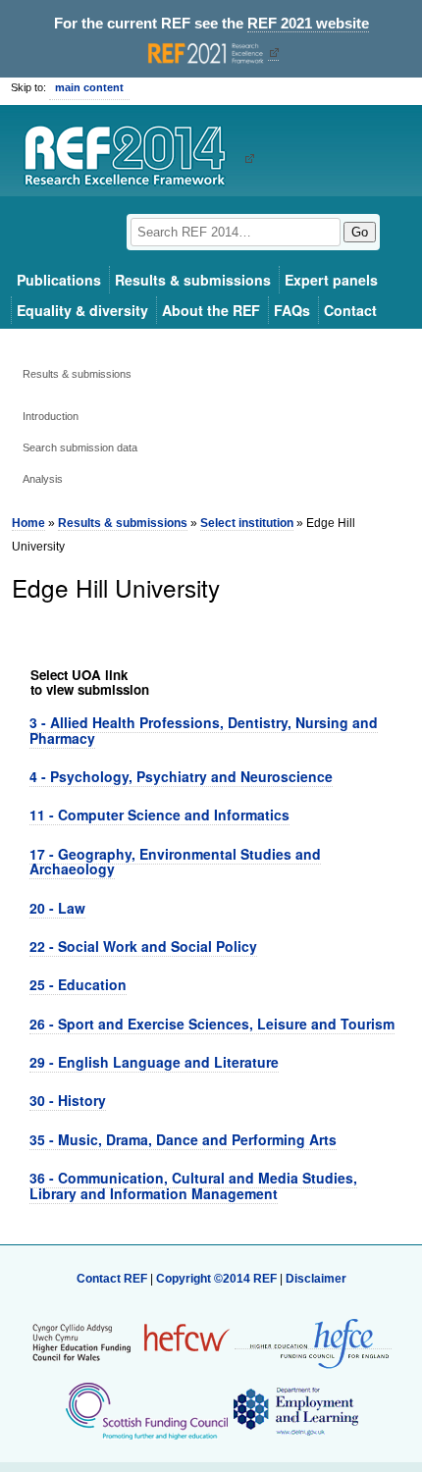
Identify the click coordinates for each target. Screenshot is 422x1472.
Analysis (43, 479)
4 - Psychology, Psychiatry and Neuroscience (181, 776)
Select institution (246, 523)
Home (28, 523)
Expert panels (331, 279)
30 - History (67, 1100)
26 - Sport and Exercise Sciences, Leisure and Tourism (212, 1023)
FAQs (292, 310)
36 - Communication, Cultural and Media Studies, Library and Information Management (193, 1185)
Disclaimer (316, 1279)
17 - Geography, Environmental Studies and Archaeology (175, 861)
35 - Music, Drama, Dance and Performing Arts (183, 1139)
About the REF (211, 310)
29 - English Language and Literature (154, 1062)
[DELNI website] (295, 1410)
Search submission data (80, 447)
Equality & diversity (82, 310)
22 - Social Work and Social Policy (143, 946)
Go (359, 232)
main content (89, 87)
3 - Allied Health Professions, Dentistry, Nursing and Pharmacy (203, 729)
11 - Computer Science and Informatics (159, 814)
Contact (350, 310)
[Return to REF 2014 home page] (132, 158)
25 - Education (78, 984)
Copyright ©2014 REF (218, 1279)
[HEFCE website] (313, 1342)
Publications (59, 279)
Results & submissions (193, 279)
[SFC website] (146, 1410)
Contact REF (112, 1279)
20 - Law (57, 908)
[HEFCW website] (131, 1341)
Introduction (51, 416)
